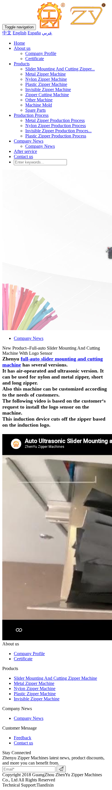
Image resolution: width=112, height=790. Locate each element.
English (19, 32)
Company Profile (40, 53)
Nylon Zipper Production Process (55, 125)
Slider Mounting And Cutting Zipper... (60, 68)
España (34, 32)
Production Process (31, 115)
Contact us (23, 156)
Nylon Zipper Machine (46, 79)
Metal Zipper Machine (45, 74)
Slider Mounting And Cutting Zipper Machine (55, 678)
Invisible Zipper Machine (48, 89)
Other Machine (39, 99)
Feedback (22, 737)
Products (22, 63)
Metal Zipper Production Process (55, 120)
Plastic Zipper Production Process (55, 135)
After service (25, 151)
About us (22, 48)
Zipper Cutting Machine (47, 94)
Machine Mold (38, 105)
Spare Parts (35, 110)
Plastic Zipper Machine (46, 84)
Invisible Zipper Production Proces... (58, 130)
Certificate (34, 58)
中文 (6, 32)
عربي (47, 32)
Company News (28, 141)
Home (19, 43)
